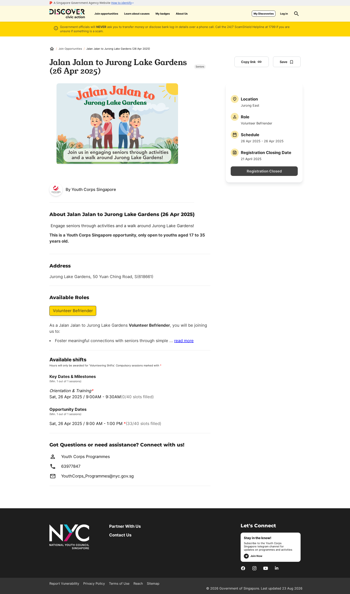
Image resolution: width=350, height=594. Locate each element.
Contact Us (120, 535)
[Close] (344, 45)
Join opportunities (106, 13)
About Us (182, 13)
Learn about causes (136, 13)
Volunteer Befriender (73, 310)
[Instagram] (254, 568)
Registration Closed (264, 171)
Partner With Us (125, 526)
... (181, 340)
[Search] (296, 14)
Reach (138, 583)
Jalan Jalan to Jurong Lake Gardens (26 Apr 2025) (118, 48)
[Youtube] (265, 568)
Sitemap (153, 583)
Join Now (256, 556)
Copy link (248, 62)
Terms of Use (119, 583)
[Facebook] (243, 568)
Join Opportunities (70, 48)
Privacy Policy (94, 583)
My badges (163, 13)
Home (51, 48)
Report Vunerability (64, 583)
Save (283, 62)
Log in (284, 13)
